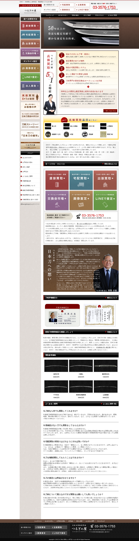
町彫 (71, 134)
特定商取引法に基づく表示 (31, 195)
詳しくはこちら (111, 111)
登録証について (112, 332)
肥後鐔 (91, 134)
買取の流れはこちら (110, 164)
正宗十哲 (91, 126)
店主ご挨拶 (26, 167)
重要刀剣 (110, 134)
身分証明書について (28, 185)
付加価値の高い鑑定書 (103, 347)
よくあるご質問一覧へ (110, 404)
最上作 (54, 126)
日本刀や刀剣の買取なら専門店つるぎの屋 (66, 539)
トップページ (38, 521)
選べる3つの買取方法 (83, 224)
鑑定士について (112, 298)
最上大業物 (73, 126)
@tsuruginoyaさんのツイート (30, 204)
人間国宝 (110, 126)
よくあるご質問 (27, 176)
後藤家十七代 (56, 134)
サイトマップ (101, 521)
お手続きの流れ (27, 162)
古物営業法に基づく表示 (30, 199)
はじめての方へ (27, 157)
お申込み (25, 171)
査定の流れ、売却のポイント (59, 147)
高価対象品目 (26, 181)
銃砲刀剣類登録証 (28, 190)
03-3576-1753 (104, 7)
